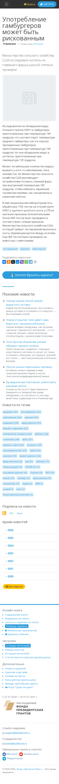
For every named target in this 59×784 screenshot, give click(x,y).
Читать (48, 4)
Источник (38, 43)
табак (35, 450)
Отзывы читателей (17, 645)
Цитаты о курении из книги (22, 622)
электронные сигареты (17, 434)
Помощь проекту (16, 626)
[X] (13, 262)
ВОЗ (50, 472)
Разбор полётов (14, 649)
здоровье (25, 249)
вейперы (42, 461)
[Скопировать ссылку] (35, 262)
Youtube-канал (31, 754)
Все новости (15, 586)
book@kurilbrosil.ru (16, 743)
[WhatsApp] (26, 262)
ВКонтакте (12, 754)
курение (31, 417)
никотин (10, 456)
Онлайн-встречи (15, 676)
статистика (11, 439)
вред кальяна (42, 478)
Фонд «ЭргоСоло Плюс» (29, 769)
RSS (11, 513)
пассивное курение (15, 472)
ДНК (39, 483)
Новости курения (15, 668)
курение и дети (13, 445)
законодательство (15, 450)
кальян (8, 478)
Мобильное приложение (22, 630)
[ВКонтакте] (4, 262)
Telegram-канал (15, 758)
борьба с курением (15, 428)
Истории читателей (17, 653)
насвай (8, 489)
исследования (10, 249)
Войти (31, 4)
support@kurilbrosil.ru (17, 732)
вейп (27, 439)
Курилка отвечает (18, 634)
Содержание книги (16, 614)
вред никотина (12, 461)
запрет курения (30, 456)
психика (36, 472)
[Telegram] (31, 262)
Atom (19, 513)
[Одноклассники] (9, 262)
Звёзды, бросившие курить (21, 683)
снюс (21, 489)
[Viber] (22, 262)
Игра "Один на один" (20, 687)
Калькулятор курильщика (20, 679)
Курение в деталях (16, 672)
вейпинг (41, 434)
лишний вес (11, 483)
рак (29, 461)
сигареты (34, 445)
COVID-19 (32, 467)
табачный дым (12, 467)
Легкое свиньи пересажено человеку (29, 367)
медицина (11, 423)
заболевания (39, 249)
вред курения (31, 423)
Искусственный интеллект (18, 494)
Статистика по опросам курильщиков (27, 657)
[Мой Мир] (17, 262)
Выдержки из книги (17, 618)
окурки (27, 483)
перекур (23, 478)
